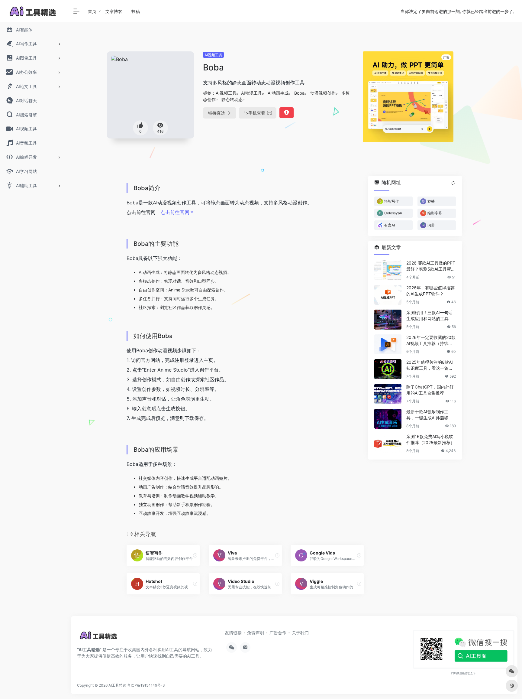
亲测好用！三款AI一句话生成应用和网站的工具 (429, 315)
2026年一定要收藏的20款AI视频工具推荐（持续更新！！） (431, 340)
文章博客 (113, 11)
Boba (299, 93)
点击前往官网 (174, 212)
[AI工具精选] (99, 637)
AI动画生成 (278, 93)
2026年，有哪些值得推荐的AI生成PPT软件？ (430, 290)
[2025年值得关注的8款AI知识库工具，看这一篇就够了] (387, 369)
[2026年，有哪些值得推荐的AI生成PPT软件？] (387, 295)
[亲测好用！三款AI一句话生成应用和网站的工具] (387, 320)
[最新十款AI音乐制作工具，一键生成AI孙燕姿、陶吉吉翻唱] (387, 419)
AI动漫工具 (251, 93)
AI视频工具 (213, 55)
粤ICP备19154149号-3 (146, 685)
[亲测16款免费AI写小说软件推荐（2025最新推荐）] (387, 444)
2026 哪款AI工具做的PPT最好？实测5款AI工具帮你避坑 (430, 266)
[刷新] (453, 183)
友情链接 (233, 632)
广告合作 (277, 632)
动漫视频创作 (323, 93)
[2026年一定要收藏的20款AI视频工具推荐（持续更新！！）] (387, 344)
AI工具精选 (117, 685)
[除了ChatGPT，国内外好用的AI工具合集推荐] (387, 394)
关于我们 (300, 632)
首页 (92, 11)
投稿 (135, 11)
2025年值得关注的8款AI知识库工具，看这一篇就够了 (429, 365)
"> (254, 112)
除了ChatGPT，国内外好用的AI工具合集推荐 (430, 389)
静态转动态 (232, 99)
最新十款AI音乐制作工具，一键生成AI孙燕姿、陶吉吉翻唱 (429, 415)
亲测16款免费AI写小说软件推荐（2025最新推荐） (430, 439)
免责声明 (255, 632)
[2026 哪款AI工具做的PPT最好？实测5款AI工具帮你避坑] (387, 270)
